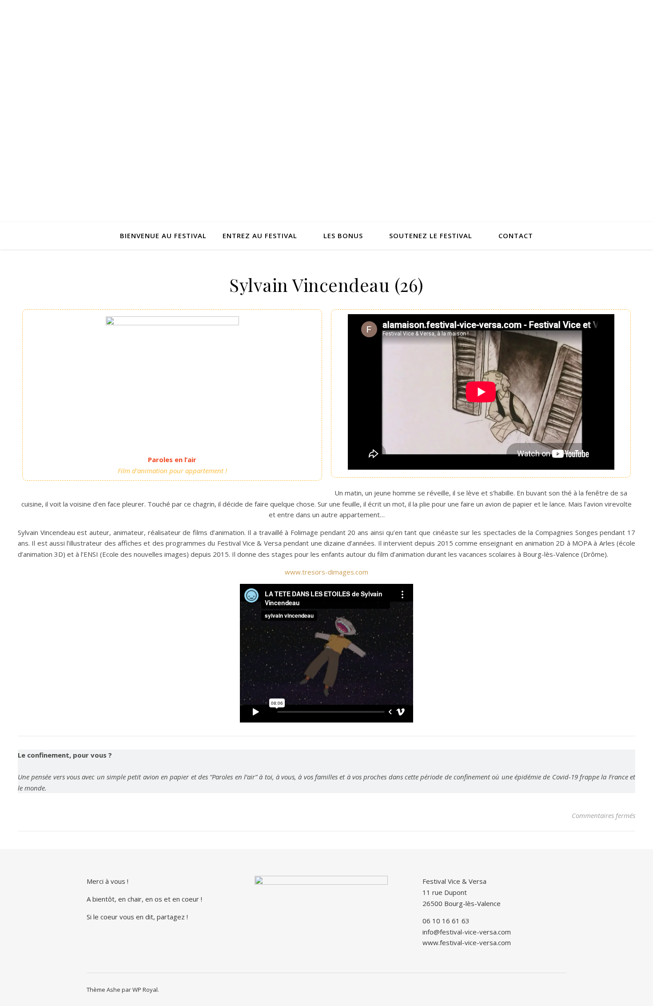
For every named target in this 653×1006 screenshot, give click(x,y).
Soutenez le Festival (430, 235)
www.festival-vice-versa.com (466, 942)
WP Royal (145, 990)
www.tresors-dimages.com (326, 571)
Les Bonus (343, 235)
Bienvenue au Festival (163, 235)
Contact (515, 235)
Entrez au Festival (260, 235)
